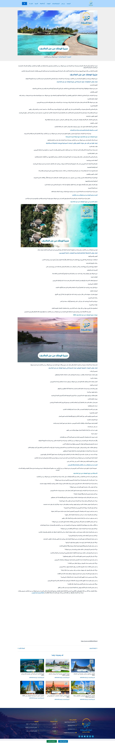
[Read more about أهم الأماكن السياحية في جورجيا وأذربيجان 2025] (32, 665)
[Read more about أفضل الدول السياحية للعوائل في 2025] (32, 687)
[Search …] (24, 3)
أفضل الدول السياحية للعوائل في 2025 (33, 696)
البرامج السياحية (92, 677)
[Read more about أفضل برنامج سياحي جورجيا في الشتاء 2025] (83, 665)
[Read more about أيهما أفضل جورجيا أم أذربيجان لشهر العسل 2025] (57, 665)
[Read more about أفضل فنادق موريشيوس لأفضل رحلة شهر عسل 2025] (83, 687)
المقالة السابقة (93, 648)
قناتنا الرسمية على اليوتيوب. (38, 592)
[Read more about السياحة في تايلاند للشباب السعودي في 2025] (57, 687)
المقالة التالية (21, 648)
